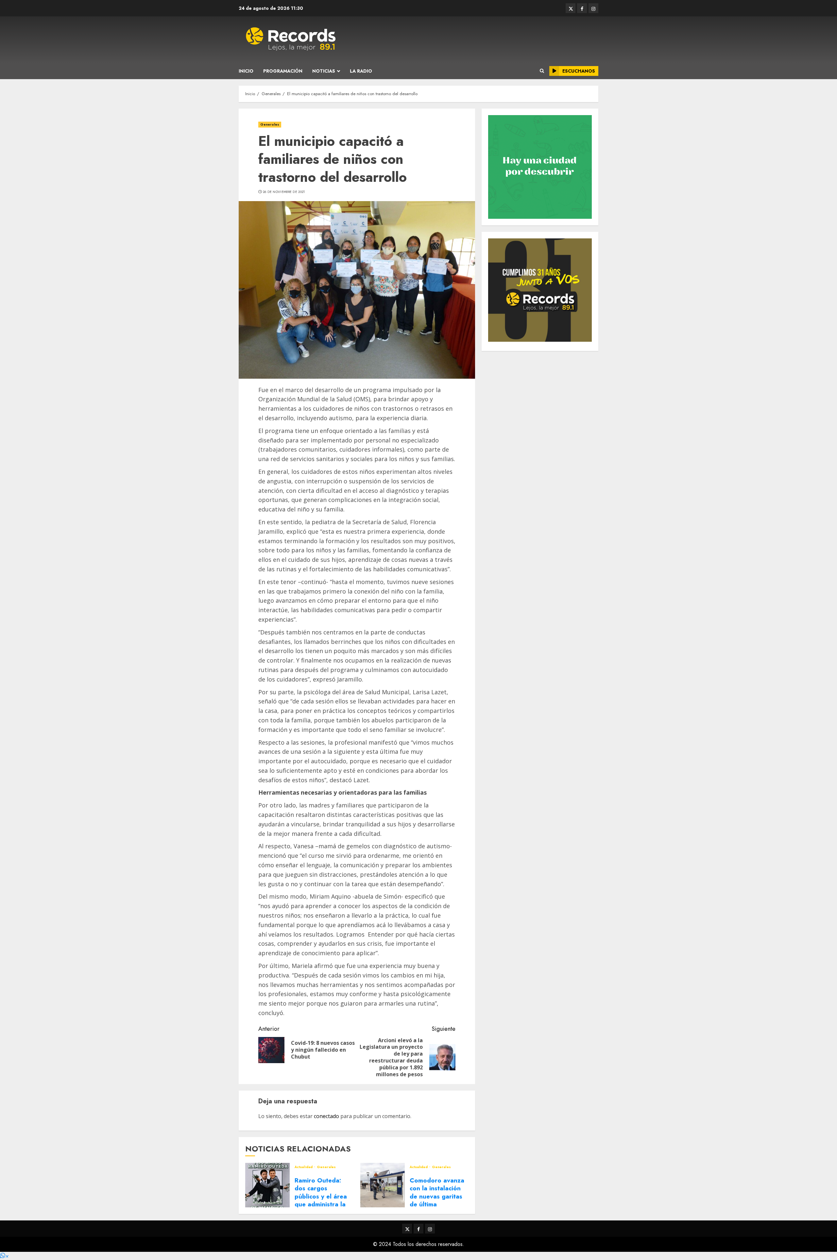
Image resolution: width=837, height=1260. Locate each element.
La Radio (361, 71)
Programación (282, 71)
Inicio (246, 71)
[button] (4, 1256)
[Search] (542, 71)
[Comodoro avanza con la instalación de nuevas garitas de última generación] (382, 1185)
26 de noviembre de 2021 (284, 192)
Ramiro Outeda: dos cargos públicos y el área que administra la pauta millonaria (321, 1196)
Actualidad (304, 1167)
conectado (326, 1116)
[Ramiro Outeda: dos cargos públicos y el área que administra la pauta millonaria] (267, 1185)
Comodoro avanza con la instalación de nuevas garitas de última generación (437, 1196)
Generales (269, 124)
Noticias (323, 71)
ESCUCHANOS (578, 71)
